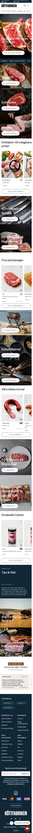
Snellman (4, 750)
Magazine (4, 725)
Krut (3, 548)
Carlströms (6, 423)
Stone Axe (4, 747)
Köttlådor (20, 744)
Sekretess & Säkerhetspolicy (16, 784)
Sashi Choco (5, 741)
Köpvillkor (23, 827)
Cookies (15, 830)
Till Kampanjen (8, 247)
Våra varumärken (6, 722)
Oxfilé (19, 760)
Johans (27, 423)
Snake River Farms (7, 757)
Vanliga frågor (22, 727)
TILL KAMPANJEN (8, 470)
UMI (3, 294)
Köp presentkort (6, 718)
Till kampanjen (8, 219)
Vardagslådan (5, 182)
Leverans (20, 718)
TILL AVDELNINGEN (9, 83)
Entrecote (20, 750)
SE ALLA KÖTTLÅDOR (15, 191)
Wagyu (20, 741)
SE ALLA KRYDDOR (15, 560)
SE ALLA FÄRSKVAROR (15, 305)
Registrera (25, 774)
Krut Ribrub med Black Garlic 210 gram (12, 551)
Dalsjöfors (28, 294)
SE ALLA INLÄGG (6, 584)
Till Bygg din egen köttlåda (12, 53)
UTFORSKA (4, 624)
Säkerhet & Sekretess (10, 827)
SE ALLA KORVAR (15, 434)
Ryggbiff (20, 757)
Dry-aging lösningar (7, 728)
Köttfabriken (6, 180)
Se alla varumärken (7, 760)
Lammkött (20, 754)
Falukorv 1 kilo (5, 425)
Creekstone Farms (7, 744)
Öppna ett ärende (23, 730)
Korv (19, 747)
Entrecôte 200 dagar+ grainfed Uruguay (10, 297)
